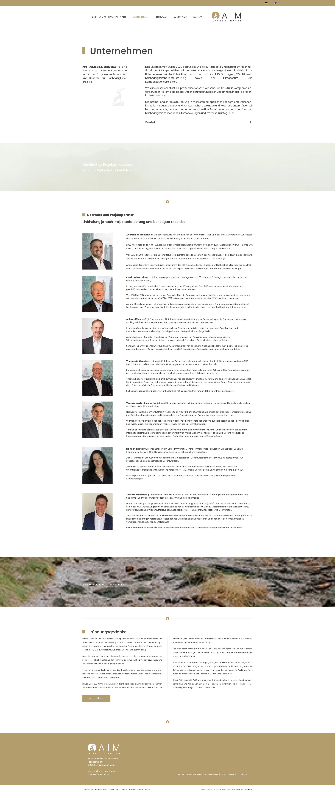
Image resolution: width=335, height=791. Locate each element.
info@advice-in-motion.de (101, 771)
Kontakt (198, 16)
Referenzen (161, 16)
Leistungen (180, 16)
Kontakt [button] (151, 122)
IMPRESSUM (205, 789)
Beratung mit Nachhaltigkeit (109, 16)
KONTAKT (242, 774)
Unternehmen (140, 16)
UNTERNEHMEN (194, 774)
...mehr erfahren (96, 698)
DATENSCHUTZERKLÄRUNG (223, 789)
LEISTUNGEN (227, 774)
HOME (181, 774)
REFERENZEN (211, 774)
